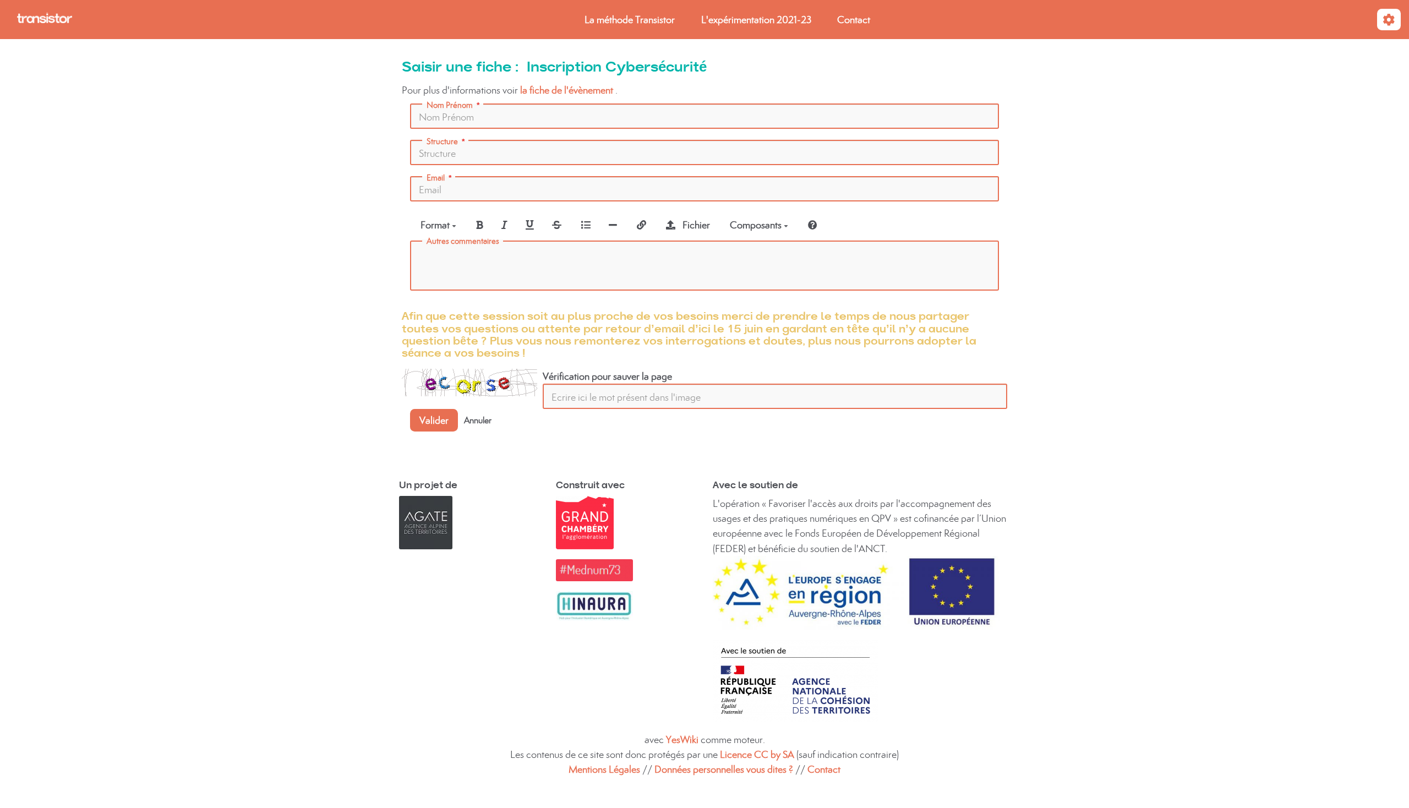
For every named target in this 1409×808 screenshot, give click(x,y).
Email (436, 178)
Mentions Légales (604, 769)
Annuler (477, 420)
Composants (757, 225)
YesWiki (682, 739)
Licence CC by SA (758, 754)
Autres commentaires (463, 241)
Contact (853, 19)
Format (436, 225)
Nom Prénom (450, 105)
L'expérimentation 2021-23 (756, 19)
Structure (442, 141)
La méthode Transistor (630, 19)
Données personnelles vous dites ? (723, 769)
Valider (434, 420)
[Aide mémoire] (813, 225)
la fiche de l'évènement (566, 90)
